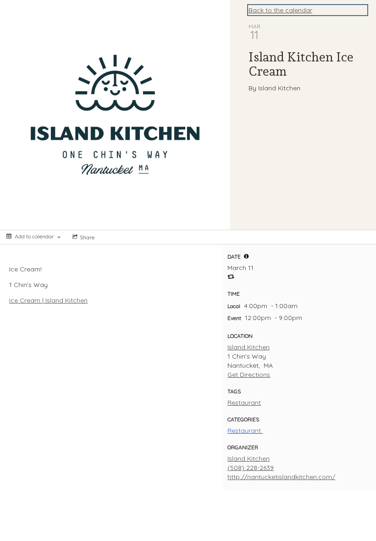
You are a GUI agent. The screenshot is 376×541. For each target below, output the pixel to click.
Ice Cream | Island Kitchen (48, 300)
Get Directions (248, 374)
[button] (246, 256)
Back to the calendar (280, 10)
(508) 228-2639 (250, 468)
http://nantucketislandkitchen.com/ (281, 477)
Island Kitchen (248, 347)
